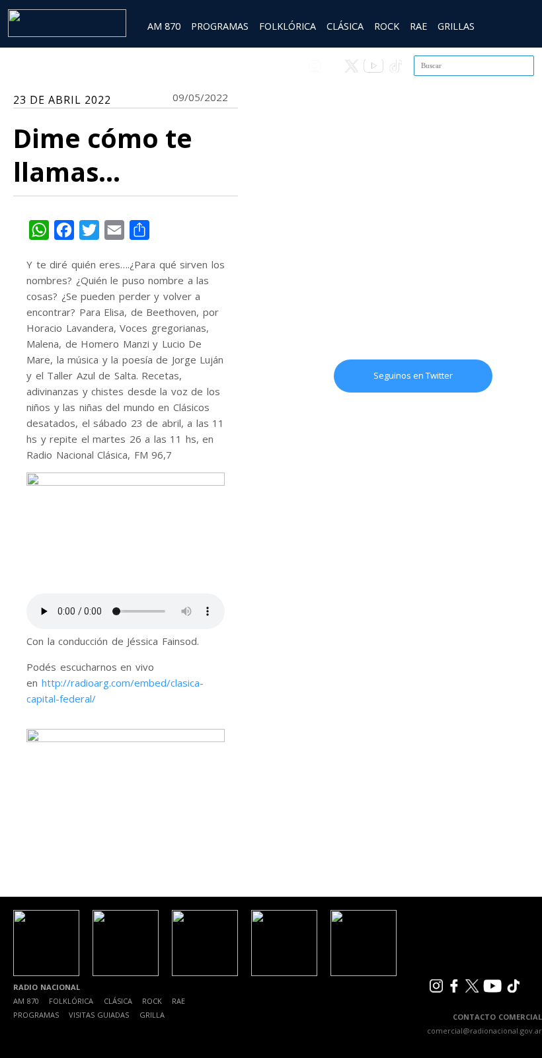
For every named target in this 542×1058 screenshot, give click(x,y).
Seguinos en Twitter (413, 375)
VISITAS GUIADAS (99, 1015)
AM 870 (163, 26)
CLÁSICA (345, 26)
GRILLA (152, 1015)
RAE (418, 26)
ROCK (386, 26)
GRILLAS (456, 26)
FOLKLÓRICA (287, 26)
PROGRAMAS (220, 26)
